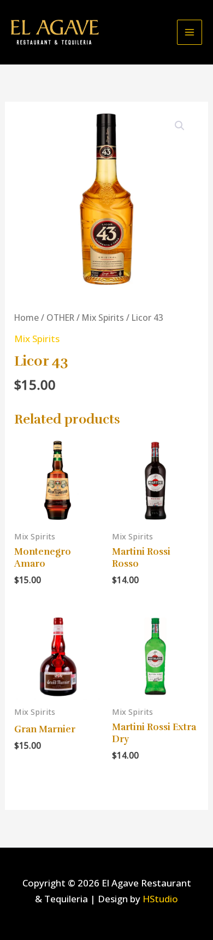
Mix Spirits (103, 318)
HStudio (160, 898)
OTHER (60, 318)
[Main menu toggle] (189, 32)
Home (26, 318)
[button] (180, 126)
